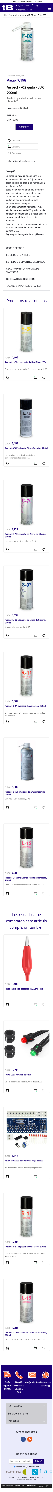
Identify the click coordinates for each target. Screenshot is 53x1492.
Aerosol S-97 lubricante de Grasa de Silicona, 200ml (25, 621)
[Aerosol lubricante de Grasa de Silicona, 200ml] (27, 589)
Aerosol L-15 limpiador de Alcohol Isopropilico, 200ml (26, 879)
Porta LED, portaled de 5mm (18, 1074)
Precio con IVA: (13, 75)
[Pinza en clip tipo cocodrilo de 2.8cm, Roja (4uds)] (27, 958)
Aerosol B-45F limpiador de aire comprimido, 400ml (25, 793)
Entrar (27, 5)
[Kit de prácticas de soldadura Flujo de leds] (27, 1129)
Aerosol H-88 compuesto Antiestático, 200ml (26, 362)
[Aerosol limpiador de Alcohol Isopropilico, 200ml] (27, 847)
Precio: (12, 80)
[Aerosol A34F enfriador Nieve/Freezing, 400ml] (27, 417)
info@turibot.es (32, 1382)
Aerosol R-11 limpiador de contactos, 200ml (25, 706)
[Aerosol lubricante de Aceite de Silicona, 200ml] (27, 503)
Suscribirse (20, 1466)
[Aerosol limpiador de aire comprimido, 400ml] (27, 761)
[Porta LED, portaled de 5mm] (27, 1043)
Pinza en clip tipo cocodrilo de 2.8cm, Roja (24, 988)
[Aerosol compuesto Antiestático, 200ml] (27, 331)
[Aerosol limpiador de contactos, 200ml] (27, 675)
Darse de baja (33, 1466)
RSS (29, 1439)
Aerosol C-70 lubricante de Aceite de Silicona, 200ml (25, 535)
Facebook (23, 1439)
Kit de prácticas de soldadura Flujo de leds (24, 1160)
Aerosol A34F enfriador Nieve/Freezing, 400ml (26, 448)
